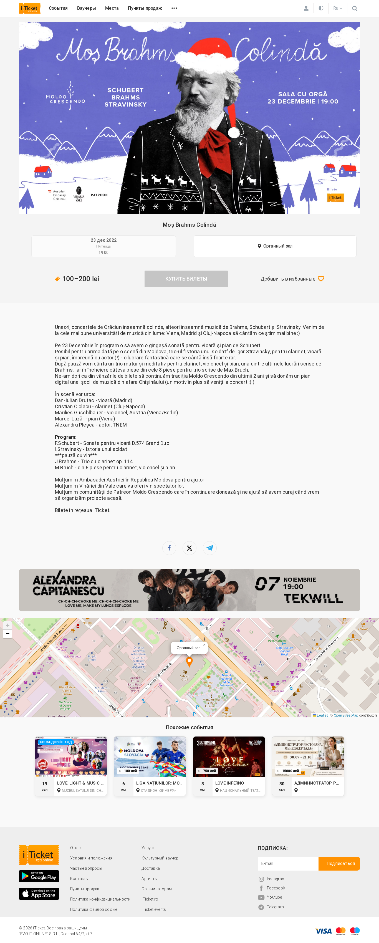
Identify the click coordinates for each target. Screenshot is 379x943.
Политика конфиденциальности (100, 899)
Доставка (151, 868)
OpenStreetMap (346, 715)
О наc (75, 848)
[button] (189, 662)
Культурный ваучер (160, 858)
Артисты (149, 878)
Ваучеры (86, 8)
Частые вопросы (86, 868)
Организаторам (157, 889)
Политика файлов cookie (93, 909)
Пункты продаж (145, 8)
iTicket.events (154, 909)
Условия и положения (91, 858)
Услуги (148, 848)
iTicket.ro (150, 899)
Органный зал (277, 246)
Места (112, 8)
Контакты (79, 878)
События (58, 8)
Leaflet (322, 715)
